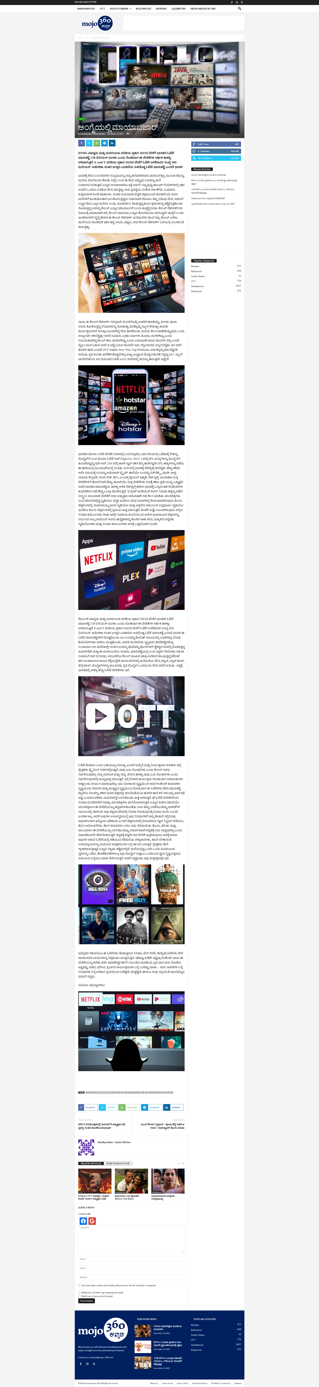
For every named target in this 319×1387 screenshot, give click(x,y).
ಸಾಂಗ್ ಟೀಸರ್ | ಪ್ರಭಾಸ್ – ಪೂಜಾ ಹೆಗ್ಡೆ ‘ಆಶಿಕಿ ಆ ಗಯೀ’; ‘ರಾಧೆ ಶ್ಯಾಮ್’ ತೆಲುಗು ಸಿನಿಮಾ (162, 1126)
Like (237, 144)
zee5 (117, 1092)
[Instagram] (237, 2)
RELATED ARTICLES (91, 1163)
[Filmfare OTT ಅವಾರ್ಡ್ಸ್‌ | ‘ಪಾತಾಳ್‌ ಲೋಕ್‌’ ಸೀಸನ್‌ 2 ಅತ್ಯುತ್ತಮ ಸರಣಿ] (94, 1181)
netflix (90, 1092)
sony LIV (125, 1092)
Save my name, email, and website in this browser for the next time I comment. (119, 1285)
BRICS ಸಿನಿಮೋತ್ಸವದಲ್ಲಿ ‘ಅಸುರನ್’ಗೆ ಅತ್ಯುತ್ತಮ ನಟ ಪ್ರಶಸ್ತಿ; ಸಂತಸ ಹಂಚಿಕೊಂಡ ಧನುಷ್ (101, 1126)
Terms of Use (167, 1383)
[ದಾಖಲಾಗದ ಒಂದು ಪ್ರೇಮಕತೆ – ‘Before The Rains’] (131, 1181)
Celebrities (178, 8)
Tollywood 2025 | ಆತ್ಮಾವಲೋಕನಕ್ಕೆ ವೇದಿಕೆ (208, 198)
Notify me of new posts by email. (97, 1296)
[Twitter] (242, 2)
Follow (235, 151)
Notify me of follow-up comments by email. (103, 1292)
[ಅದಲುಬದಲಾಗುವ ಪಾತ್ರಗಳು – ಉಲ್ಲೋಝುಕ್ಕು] (168, 1181)
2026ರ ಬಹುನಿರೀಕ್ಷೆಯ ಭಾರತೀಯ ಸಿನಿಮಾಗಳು (208, 175)
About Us (154, 1383)
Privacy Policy (183, 1383)
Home (80, 38)
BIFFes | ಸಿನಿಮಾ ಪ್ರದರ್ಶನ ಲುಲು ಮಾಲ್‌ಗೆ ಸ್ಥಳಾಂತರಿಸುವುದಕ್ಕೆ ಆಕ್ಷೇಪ (214, 182)
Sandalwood (86, 8)
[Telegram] (104, 143)
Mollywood (120, 1192)
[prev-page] (179, 1163)
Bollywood (143, 8)
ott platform (137, 1092)
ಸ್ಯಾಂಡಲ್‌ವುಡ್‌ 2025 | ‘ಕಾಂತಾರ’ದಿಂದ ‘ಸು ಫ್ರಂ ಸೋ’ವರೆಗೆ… (213, 204)
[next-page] (183, 1163)
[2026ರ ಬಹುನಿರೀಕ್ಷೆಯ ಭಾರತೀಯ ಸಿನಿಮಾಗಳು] (143, 1331)
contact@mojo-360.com (101, 1357)
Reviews (161, 8)
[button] (239, 8)
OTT (102, 8)
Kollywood (196, 291)
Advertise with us (200, 1383)
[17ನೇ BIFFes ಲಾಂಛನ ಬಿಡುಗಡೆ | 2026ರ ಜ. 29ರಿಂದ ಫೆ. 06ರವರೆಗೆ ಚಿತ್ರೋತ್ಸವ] (143, 1363)
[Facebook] (232, 2)
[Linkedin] (112, 143)
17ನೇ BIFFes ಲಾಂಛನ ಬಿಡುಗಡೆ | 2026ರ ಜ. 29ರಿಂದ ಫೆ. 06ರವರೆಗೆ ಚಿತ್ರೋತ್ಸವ (212, 191)
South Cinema (119, 8)
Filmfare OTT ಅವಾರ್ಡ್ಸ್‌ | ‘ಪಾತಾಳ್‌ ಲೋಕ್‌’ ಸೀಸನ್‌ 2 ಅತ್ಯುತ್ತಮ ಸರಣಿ (93, 1197)
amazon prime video (104, 1092)
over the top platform (155, 1092)
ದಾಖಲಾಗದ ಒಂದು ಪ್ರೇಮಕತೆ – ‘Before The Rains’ (127, 1197)
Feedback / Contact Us (221, 1383)
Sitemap (237, 1383)
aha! (170, 1092)
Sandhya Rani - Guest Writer (93, 134)
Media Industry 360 (203, 8)
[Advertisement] (183, 23)
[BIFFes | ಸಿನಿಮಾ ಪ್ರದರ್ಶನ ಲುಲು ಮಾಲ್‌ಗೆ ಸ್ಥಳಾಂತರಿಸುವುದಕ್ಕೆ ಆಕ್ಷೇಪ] (143, 1347)
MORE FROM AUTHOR (118, 1163)
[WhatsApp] (97, 143)
